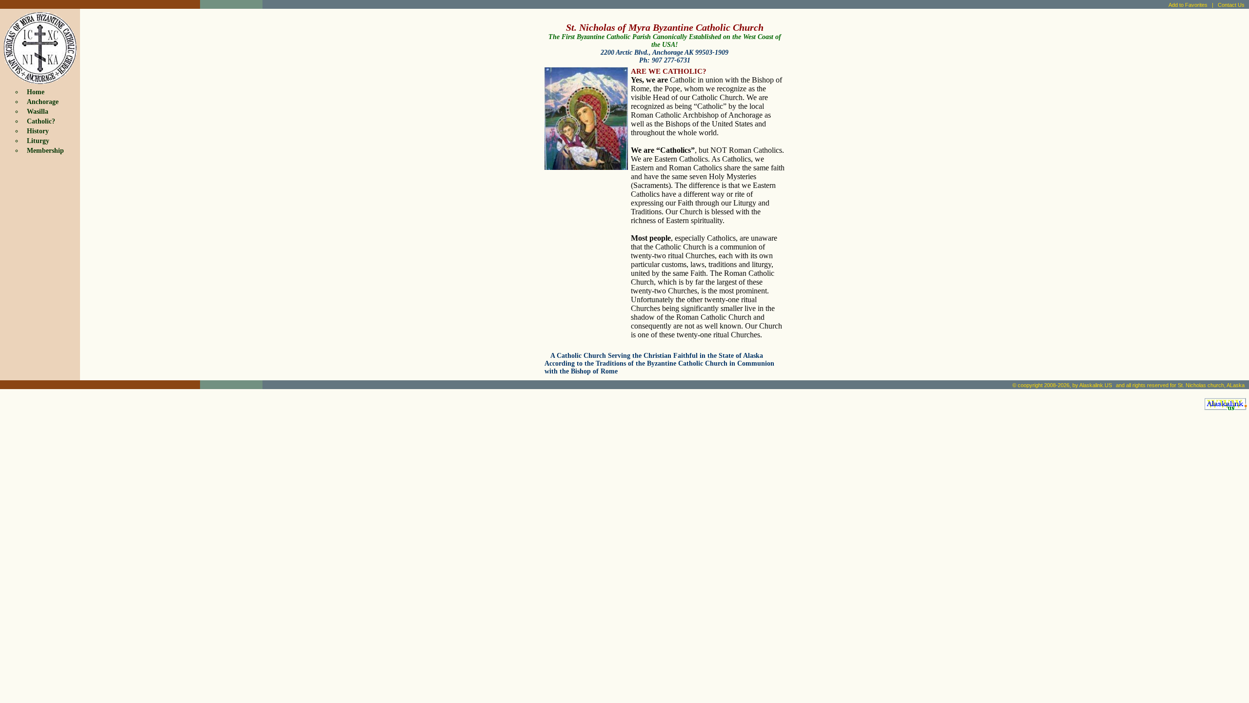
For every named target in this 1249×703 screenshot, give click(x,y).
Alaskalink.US (1095, 385)
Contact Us (1231, 5)
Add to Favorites (1188, 5)
